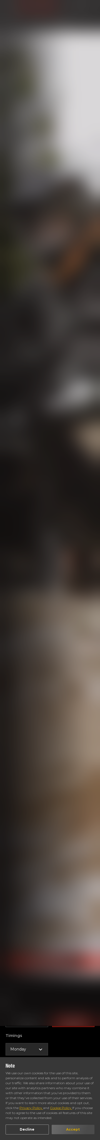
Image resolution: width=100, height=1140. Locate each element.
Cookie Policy (61, 1108)
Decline (27, 1129)
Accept (73, 1129)
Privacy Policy (31, 1108)
